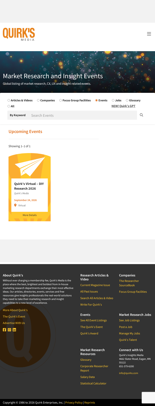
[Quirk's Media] (19, 34)
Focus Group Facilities (133, 291)
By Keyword (18, 115)
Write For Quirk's (91, 304)
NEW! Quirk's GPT (123, 106)
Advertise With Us (14, 323)
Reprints (89, 402)
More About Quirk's (15, 310)
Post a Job (125, 327)
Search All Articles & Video (96, 298)
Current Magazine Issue (95, 285)
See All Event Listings (93, 320)
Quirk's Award (89, 333)
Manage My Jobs (129, 333)
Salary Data (87, 377)
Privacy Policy (73, 402)
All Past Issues (89, 291)
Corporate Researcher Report (94, 368)
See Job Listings (129, 320)
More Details (30, 215)
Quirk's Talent (128, 340)
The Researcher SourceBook (129, 283)
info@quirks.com (128, 373)
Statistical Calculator (93, 383)
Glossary (85, 359)
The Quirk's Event (14, 316)
